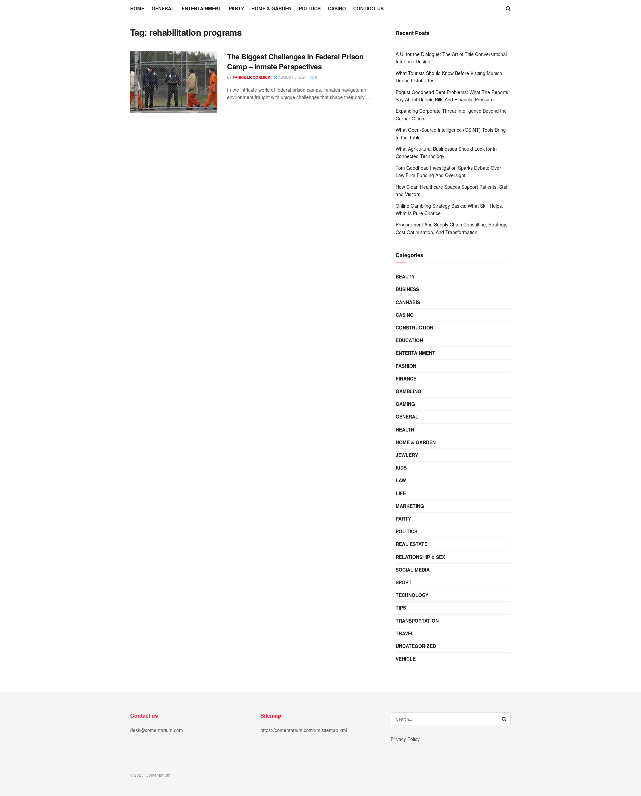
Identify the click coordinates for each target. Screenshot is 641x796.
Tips (401, 607)
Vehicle (406, 658)
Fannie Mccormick (251, 77)
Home (137, 8)
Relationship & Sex (420, 557)
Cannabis (408, 302)
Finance (406, 378)
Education (409, 340)
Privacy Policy (405, 739)
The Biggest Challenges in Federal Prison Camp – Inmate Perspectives (295, 61)
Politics (309, 8)
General (163, 8)
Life (401, 493)
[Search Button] (504, 718)
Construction (414, 327)
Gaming (405, 404)
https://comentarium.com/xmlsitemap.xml (303, 730)
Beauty (405, 276)
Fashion (406, 365)
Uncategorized (416, 646)
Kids (401, 467)
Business (407, 289)
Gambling (408, 391)
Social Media (413, 569)
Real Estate (411, 544)
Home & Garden (271, 8)
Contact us (368, 8)
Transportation (417, 620)
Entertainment (201, 8)
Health (405, 429)
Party (236, 8)
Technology (412, 595)
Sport (404, 582)
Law (401, 480)
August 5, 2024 (291, 77)
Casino (337, 8)
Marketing (410, 506)
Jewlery (407, 455)
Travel (405, 633)
